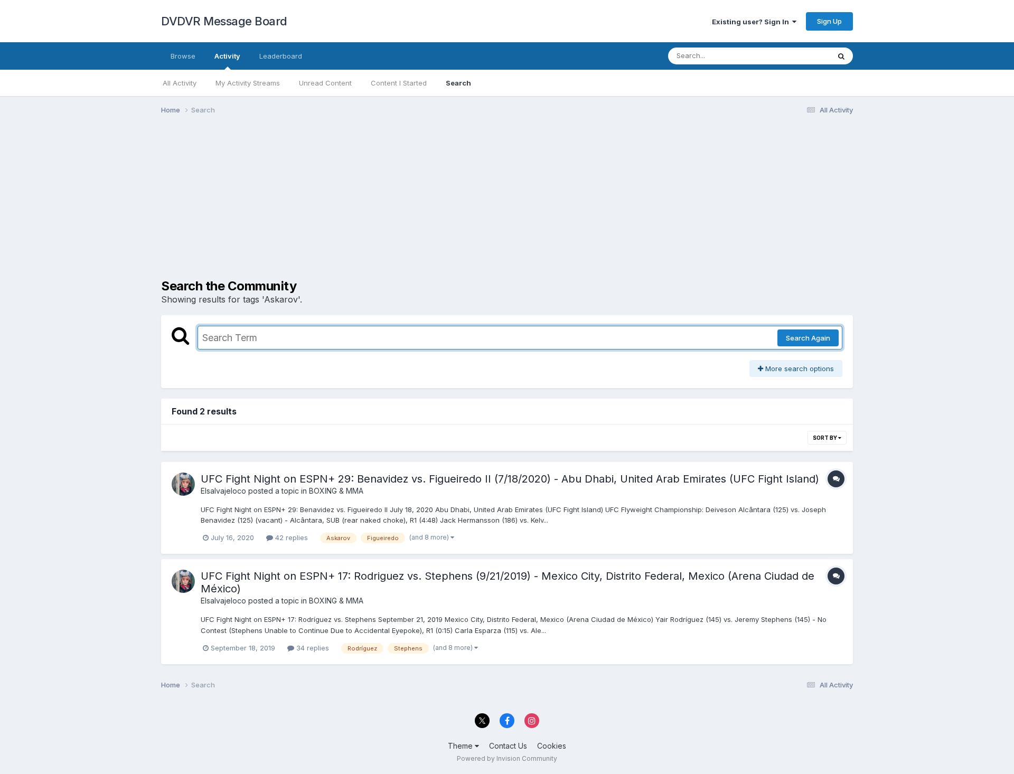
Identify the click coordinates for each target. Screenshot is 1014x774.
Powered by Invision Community (507, 758)
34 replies (311, 648)
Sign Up (829, 21)
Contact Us (508, 745)
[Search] (841, 56)
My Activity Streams (247, 83)
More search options (798, 368)
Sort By (825, 438)
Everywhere (796, 56)
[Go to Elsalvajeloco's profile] (183, 484)
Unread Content (325, 83)
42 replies (290, 537)
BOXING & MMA (336, 490)
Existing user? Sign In (752, 21)
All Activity (179, 83)
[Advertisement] (353, 205)
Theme (461, 745)
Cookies (551, 745)
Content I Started (399, 83)
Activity (227, 56)
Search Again (808, 338)
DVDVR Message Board (224, 21)
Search (458, 83)
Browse (183, 56)
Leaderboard (280, 56)
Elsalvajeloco (223, 490)
